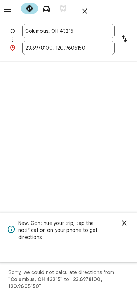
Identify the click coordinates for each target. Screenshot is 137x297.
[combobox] (68, 31)
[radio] (29, 8)
